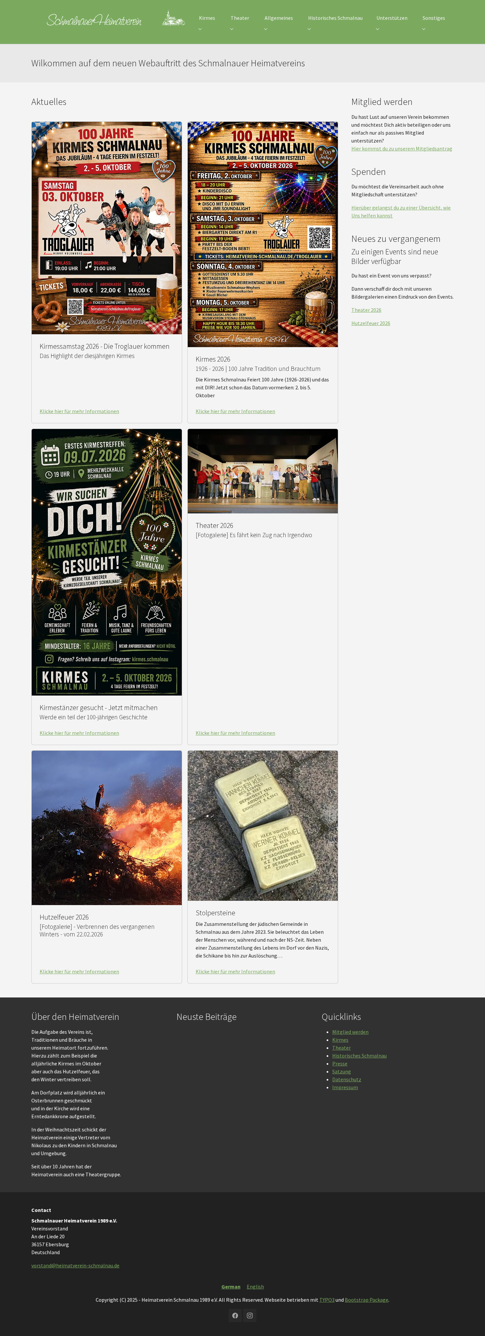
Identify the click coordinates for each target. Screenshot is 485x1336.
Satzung (341, 1071)
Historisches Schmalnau (359, 1055)
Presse (339, 1063)
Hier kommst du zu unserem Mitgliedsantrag (401, 148)
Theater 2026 (366, 310)
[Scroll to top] (470, 1321)
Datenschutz (346, 1079)
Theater (341, 1047)
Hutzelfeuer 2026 (370, 323)
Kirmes (340, 1039)
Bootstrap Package (366, 1299)
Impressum (345, 1087)
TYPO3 (327, 1299)
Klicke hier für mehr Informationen (79, 411)
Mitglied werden (350, 1031)
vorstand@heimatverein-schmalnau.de (75, 1265)
